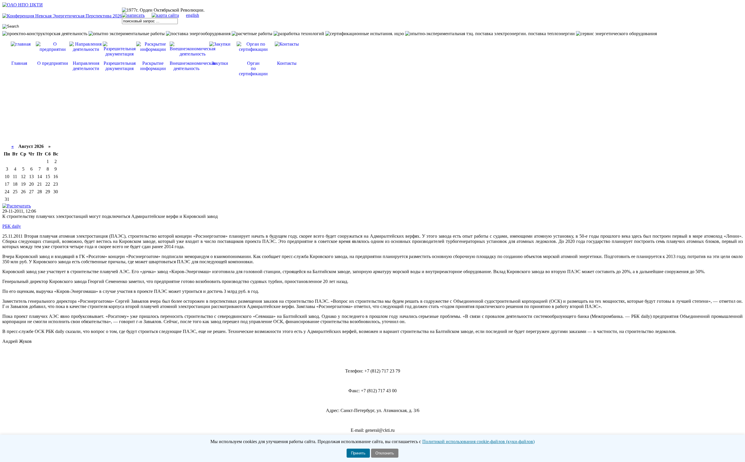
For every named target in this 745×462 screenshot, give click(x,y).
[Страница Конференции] (62, 15)
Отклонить (384, 453)
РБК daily (11, 226)
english (192, 15)
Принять (358, 453)
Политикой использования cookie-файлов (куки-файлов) (478, 441)
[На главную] (22, 4)
